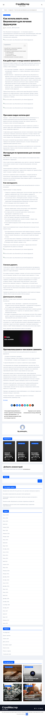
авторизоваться (26, 469)
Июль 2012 (5, 623)
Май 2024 (5, 561)
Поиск (6, 477)
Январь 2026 (6, 536)
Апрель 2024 (6, 564)
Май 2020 (5, 595)
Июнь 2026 (5, 521)
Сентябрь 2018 (6, 604)
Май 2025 (5, 542)
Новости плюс (6, 648)
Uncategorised (7, 15)
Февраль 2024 (6, 570)
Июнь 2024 (5, 558)
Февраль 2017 (6, 620)
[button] (24, 45)
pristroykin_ (9, 27)
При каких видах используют (11, 49)
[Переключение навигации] (4, 4)
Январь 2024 (6, 573)
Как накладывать (10, 52)
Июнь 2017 (5, 611)
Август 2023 (5, 583)
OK (26, 714)
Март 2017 (5, 617)
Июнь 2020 (5, 592)
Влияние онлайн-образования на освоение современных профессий (18, 501)
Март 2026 (5, 530)
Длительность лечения (11, 55)
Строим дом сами (7, 654)
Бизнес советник (6, 635)
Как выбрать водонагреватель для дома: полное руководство (16, 494)
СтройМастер (22, 4)
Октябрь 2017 (6, 607)
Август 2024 (5, 552)
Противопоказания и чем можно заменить (14, 57)
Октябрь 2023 (6, 580)
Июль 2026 (5, 518)
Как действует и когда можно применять (13, 48)
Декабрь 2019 (6, 598)
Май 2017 (5, 614)
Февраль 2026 (6, 533)
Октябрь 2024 (6, 549)
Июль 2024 (5, 555)
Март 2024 (5, 567)
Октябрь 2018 (6, 601)
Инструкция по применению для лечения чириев (15, 51)
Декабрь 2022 (6, 586)
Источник (5, 400)
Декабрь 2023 (6, 576)
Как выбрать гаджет (7, 644)
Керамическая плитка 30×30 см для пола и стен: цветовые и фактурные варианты (21, 490)
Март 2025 (5, 546)
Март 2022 (5, 589)
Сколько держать (10, 54)
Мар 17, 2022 (7, 459)
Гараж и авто (6, 638)
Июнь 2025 (5, 539)
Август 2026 (5, 515)
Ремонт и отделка (7, 651)
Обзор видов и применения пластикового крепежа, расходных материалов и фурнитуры (12, 699)
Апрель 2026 (6, 527)
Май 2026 (5, 524)
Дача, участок (6, 641)
